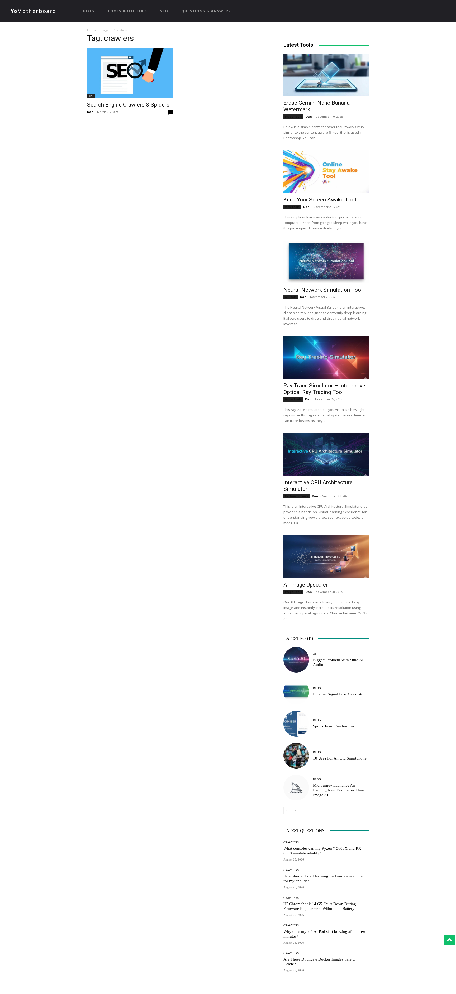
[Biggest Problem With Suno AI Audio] (296, 660)
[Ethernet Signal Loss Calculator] (296, 691)
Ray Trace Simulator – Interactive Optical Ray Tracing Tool (324, 388)
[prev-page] (286, 810)
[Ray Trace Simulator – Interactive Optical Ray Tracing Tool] (326, 357)
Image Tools (293, 116)
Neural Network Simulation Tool (323, 290)
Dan (90, 112)
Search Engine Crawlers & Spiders (128, 105)
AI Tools (290, 297)
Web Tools (292, 207)
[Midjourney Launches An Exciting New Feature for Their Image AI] (296, 787)
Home (91, 30)
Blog (317, 688)
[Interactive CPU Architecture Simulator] (326, 454)
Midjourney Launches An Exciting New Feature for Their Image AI (338, 790)
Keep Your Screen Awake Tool (319, 199)
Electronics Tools (296, 496)
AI (314, 653)
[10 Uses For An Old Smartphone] (296, 756)
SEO (91, 96)
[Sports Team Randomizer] (296, 723)
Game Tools (293, 399)
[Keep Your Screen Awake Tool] (326, 171)
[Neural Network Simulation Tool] (326, 262)
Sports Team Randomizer (333, 726)
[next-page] (295, 810)
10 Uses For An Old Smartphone (340, 758)
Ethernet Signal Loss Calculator (339, 694)
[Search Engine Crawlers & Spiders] (130, 73)
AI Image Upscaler (305, 585)
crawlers (291, 842)
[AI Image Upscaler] (326, 556)
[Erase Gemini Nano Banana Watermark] (326, 75)
